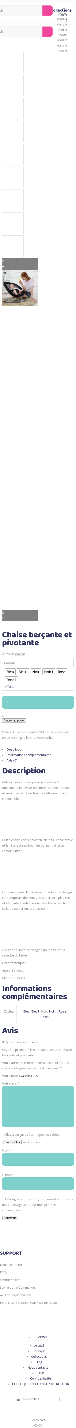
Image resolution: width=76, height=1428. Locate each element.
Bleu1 (35, 1011)
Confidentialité (40, 1378)
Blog (39, 1362)
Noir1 (53, 1011)
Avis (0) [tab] (12, 760)
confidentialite (10, 1280)
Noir (44, 1011)
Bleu (26, 1011)
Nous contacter (11, 1264)
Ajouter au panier (14, 720)
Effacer (9, 686)
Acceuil (39, 1345)
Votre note (10, 1076)
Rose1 (45, 1017)
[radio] (10, 672)
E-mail (8, 1175)
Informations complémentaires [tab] (29, 755)
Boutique (39, 1351)
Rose (62, 1011)
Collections (39, 1356)
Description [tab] (15, 749)
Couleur (9, 663)
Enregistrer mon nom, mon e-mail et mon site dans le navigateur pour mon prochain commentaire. (37, 1204)
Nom (7, 1150)
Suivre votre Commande (17, 1287)
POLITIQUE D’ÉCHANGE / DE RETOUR (28, 1302)
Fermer (41, 1337)
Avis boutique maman (15, 1295)
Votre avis (10, 1083)
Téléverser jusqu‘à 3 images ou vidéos (31, 1134)
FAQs (4, 1272)
